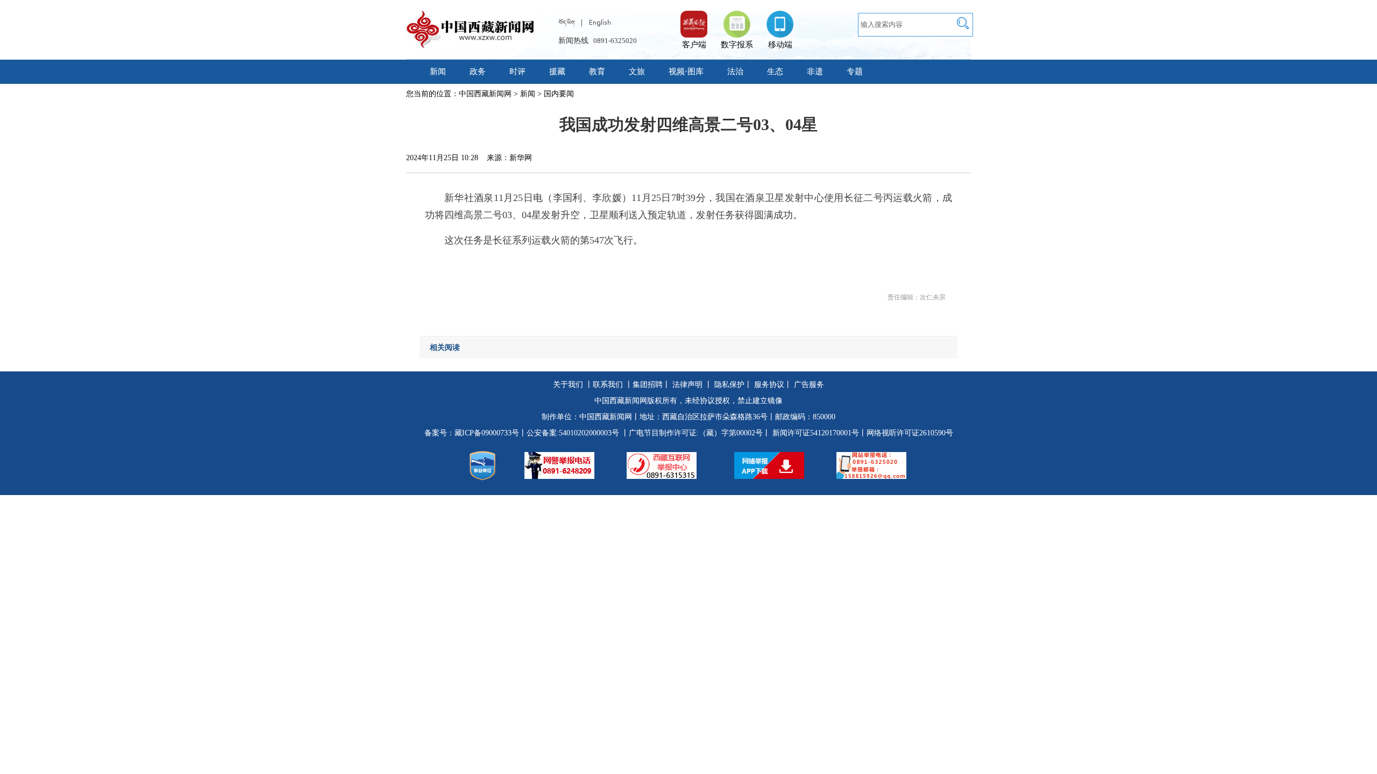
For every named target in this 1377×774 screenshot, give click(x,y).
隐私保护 (729, 385)
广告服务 (809, 385)
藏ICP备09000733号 (487, 433)
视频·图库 (686, 71)
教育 (597, 71)
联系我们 (608, 385)
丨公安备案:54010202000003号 (569, 433)
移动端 (780, 44)
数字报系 (737, 44)
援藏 (557, 71)
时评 (517, 71)
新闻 (438, 71)
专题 (855, 71)
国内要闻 (559, 94)
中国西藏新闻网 (485, 94)
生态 (775, 71)
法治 (735, 71)
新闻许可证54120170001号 (815, 433)
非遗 (815, 71)
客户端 (694, 19)
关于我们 (568, 385)
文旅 (637, 71)
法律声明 (687, 385)
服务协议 (769, 385)
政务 (478, 71)
